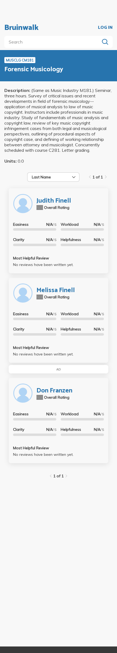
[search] (53, 42)
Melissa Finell (55, 290)
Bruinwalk (21, 28)
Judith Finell (53, 201)
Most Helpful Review (31, 258)
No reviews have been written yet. (43, 264)
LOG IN (105, 27)
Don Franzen (54, 390)
